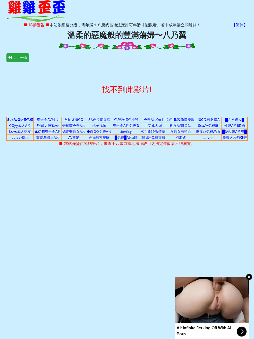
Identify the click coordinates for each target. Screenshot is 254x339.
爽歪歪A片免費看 (126, 125)
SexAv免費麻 (208, 125)
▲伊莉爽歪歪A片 (47, 131)
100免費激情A (208, 119)
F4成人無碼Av (48, 125)
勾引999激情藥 (153, 131)
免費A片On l (153, 119)
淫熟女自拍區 (180, 131)
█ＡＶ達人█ (234, 119)
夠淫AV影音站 (180, 125)
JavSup (126, 132)
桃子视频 (99, 125)
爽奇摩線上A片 (47, 137)
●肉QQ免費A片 (99, 131)
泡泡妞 (180, 137)
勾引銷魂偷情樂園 (180, 119)
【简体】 (240, 24)
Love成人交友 (20, 131)
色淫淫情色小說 (126, 119)
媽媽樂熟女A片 (73, 131)
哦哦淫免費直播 (153, 137)
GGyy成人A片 (20, 125)
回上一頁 (20, 57)
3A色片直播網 (99, 119)
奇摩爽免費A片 (73, 125)
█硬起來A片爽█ (234, 131)
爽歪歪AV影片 (48, 119)
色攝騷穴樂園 (99, 137)
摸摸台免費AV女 (208, 131)
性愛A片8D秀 (234, 125)
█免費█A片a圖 (126, 137)
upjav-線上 (20, 137)
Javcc (208, 138)
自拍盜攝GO (73, 119)
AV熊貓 (73, 137)
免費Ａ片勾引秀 (234, 137)
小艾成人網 (153, 125)
